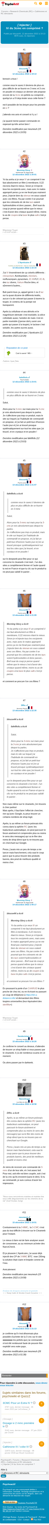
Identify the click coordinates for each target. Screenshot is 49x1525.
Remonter (7, 1375)
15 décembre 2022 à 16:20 (24, 1041)
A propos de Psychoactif (27, 1517)
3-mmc (19, 409)
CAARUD (32, 988)
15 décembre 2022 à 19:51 (24, 1222)
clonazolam (8, 276)
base (25, 215)
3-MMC (24, 1227)
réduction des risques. (22, 1496)
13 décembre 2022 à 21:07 (24, 485)
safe (37, 215)
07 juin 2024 (36, 1430)
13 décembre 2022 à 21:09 (24, 615)
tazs (31, 202)
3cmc (17, 95)
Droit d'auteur (8, 1507)
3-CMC (35, 1227)
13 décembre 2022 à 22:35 (24, 710)
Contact (26, 1520)
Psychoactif (6, 1460)
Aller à (4, 1470)
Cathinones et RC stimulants (19, 1462)
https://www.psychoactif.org (13, 1509)
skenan (27, 196)
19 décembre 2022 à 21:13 (24, 1329)
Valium (20, 282)
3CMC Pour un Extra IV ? (17, 1403)
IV (25, 179)
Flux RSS (37, 1520)
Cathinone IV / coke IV (16, 1446)
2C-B (31, 279)
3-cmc (41, 409)
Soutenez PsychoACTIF (27, 1503)
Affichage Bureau (9, 1517)
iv (6, 108)
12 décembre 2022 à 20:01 (24, 174)
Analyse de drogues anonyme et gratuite (20, 1291)
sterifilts (6, 1004)
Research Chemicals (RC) (21, 11)
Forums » (5, 11)
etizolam (32, 276)
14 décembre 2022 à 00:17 (24, 905)
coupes (14, 215)
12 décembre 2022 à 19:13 (24, 74)
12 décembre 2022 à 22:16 (24, 268)
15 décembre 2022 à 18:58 (24, 1104)
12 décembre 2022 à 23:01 (24, 382)
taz (8, 282)
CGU (20, 1520)
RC (25, 827)
